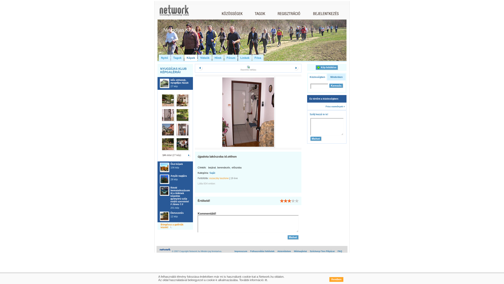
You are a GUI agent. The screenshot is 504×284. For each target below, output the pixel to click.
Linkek (244, 57)
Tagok (177, 57)
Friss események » (335, 106)
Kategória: (203, 173)
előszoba (237, 167)
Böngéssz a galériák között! (172, 226)
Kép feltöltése (328, 67)
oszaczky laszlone (219, 178)
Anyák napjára (178, 176)
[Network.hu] (174, 12)
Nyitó (164, 57)
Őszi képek (176, 164)
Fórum (231, 57)
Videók (204, 57)
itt (266, 280)
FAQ (340, 251)
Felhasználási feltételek (262, 251)
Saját (212, 173)
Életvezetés (177, 213)
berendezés (223, 167)
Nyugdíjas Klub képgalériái (173, 70)
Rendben (336, 279)
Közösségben (317, 77)
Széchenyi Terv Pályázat (322, 251)
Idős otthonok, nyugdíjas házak (179, 81)
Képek (191, 57)
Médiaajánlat (300, 251)
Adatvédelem (284, 251)
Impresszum (240, 251)
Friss (258, 57)
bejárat (212, 167)
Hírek (218, 57)
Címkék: (202, 167)
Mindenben (336, 77)
